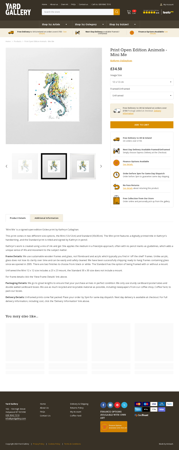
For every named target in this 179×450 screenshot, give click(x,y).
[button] (6, 166)
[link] (25, 367)
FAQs (73, 4)
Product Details (18, 218)
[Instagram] (110, 405)
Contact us (83, 4)
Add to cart (142, 124)
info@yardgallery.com (16, 418)
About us (54, 4)
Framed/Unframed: (120, 88)
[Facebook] (103, 405)
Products (17, 41)
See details (128, 188)
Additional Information (46, 218)
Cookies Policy (54, 444)
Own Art (64, 4)
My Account (168, 4)
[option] (54, 96)
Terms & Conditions (72, 444)
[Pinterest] (117, 405)
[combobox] (78, 12)
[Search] (81, 12)
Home (44, 4)
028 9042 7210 (105, 4)
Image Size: (116, 75)
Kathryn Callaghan (121, 60)
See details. (128, 164)
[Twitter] (124, 405)
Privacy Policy (38, 444)
